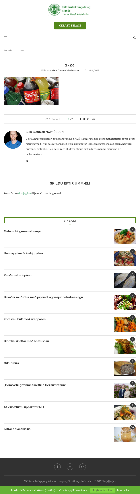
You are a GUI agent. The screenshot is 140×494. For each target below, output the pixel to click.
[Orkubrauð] (125, 368)
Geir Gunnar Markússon (65, 70)
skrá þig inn (24, 193)
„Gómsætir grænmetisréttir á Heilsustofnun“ (35, 385)
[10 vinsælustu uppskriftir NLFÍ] (125, 412)
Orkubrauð (11, 363)
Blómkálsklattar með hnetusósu (26, 341)
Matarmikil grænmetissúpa (22, 231)
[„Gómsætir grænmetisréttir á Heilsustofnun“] (125, 390)
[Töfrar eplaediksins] (125, 434)
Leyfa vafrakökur (102, 490)
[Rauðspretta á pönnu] (125, 280)
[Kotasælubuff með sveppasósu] (125, 324)
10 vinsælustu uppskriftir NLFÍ (25, 407)
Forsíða (8, 50)
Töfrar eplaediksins (17, 429)
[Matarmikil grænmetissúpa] (125, 236)
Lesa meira (123, 490)
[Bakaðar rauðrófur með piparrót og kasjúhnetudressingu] (125, 302)
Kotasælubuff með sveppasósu (25, 319)
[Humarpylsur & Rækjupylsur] (125, 258)
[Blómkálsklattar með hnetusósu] (125, 346)
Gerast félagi (70, 25)
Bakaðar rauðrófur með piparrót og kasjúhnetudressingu (43, 297)
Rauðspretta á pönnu (18, 275)
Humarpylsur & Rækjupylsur (23, 253)
